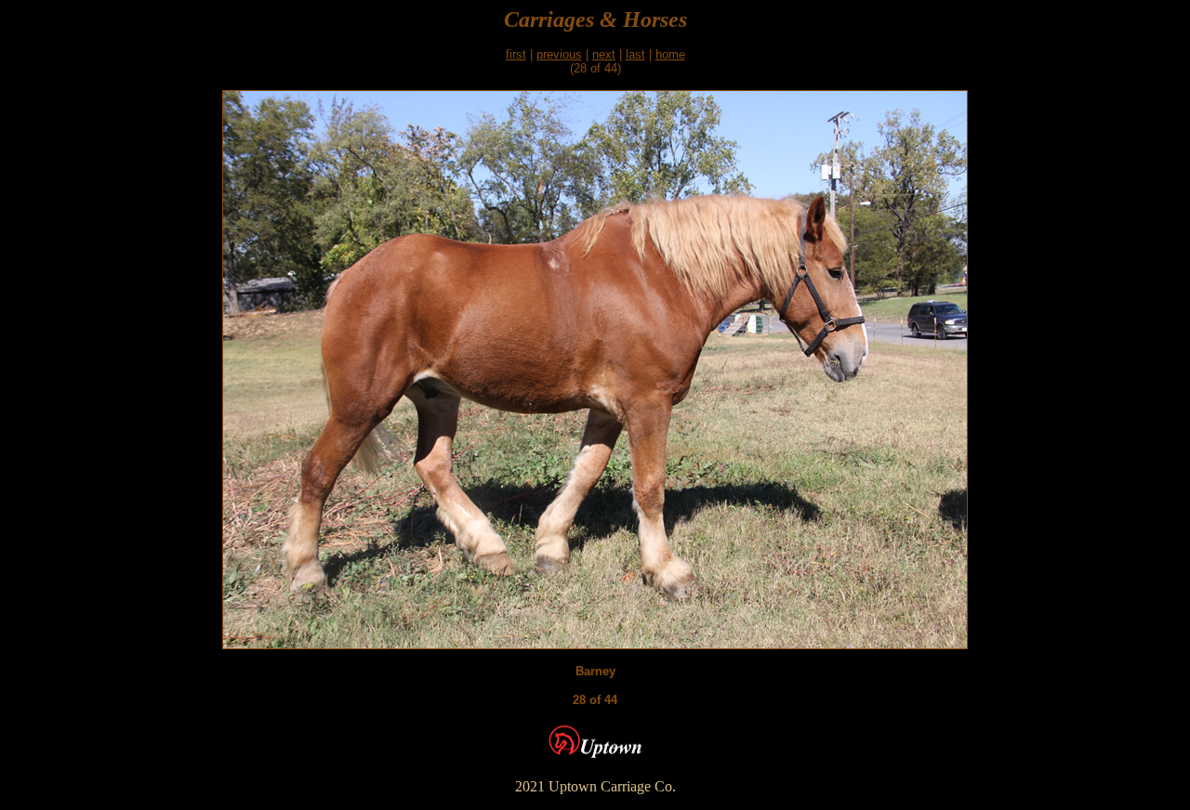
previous (559, 54)
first (516, 54)
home (670, 54)
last (635, 54)
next (603, 54)
